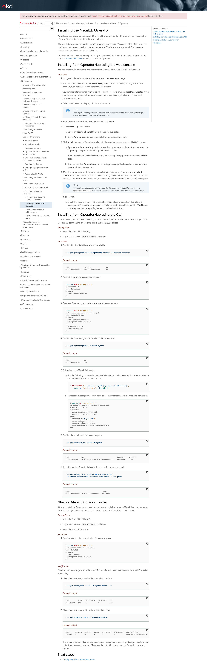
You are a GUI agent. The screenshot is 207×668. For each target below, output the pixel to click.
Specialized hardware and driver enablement (35, 286)
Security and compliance (32, 72)
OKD (42, 23)
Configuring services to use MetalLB (37, 217)
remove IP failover (74, 58)
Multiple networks (32, 144)
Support (25, 59)
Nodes (24, 260)
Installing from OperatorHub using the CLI (170, 37)
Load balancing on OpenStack (35, 187)
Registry (25, 235)
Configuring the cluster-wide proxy (35, 178)
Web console (27, 64)
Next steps (157, 43)
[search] (52, 28)
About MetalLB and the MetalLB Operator (36, 198)
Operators (26, 239)
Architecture (26, 42)
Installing (25, 47)
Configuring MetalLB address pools (35, 210)
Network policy (31, 140)
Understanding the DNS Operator (33, 106)
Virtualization (27, 308)
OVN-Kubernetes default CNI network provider (34, 159)
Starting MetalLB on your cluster (166, 40)
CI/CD (24, 243)
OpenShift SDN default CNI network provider (36, 152)
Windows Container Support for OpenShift (35, 266)
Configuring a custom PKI (34, 183)
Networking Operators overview (32, 93)
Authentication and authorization (36, 76)
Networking (61, 23)
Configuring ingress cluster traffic (35, 168)
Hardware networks (32, 148)
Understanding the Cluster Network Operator (34, 99)
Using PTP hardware (31, 137)
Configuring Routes (33, 164)
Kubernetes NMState (33, 174)
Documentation (28, 23)
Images (24, 248)
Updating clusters (29, 55)
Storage (25, 231)
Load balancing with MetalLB (83, 23)
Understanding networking (34, 85)
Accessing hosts (29, 88)
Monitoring (26, 276)
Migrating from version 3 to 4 (34, 295)
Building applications (30, 252)
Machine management (31, 256)
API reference (27, 304)
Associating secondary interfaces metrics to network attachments (35, 224)
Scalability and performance (34, 280)
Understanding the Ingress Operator (34, 112)
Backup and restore (30, 291)
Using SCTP (28, 133)
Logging (25, 272)
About (24, 34)
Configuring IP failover (32, 129)
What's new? (27, 38)
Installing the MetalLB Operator (35, 204)
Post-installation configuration (35, 51)
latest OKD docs (155, 16)
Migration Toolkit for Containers (35, 300)
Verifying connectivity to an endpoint (34, 118)
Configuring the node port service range (34, 124)
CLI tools (25, 68)
